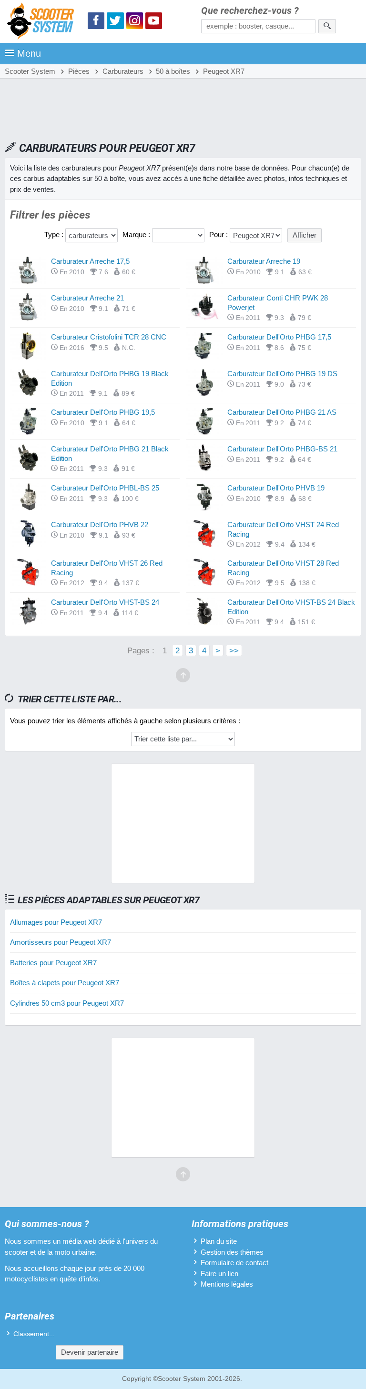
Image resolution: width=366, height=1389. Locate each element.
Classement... (34, 1334)
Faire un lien (219, 1273)
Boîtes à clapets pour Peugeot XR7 (64, 983)
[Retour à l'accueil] (43, 23)
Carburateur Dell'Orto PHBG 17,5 (279, 337)
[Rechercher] (327, 26)
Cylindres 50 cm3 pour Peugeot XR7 (67, 1003)
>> (234, 650)
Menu (29, 53)
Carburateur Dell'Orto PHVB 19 (276, 488)
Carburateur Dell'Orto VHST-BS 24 (105, 602)
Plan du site (219, 1241)
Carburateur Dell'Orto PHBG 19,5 (103, 412)
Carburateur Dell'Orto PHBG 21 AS (281, 412)
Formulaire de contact (234, 1263)
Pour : (219, 234)
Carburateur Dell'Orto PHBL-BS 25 (105, 488)
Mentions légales (227, 1284)
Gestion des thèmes (232, 1252)
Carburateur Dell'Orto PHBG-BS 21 (282, 449)
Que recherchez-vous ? (250, 11)
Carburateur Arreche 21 (87, 298)
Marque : (137, 234)
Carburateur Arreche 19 (263, 261)
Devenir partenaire (89, 1352)
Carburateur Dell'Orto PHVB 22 (99, 524)
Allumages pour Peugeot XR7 (56, 922)
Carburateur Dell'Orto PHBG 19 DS (282, 374)
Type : (54, 234)
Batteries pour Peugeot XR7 (53, 963)
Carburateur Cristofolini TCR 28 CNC (108, 337)
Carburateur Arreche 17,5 (90, 261)
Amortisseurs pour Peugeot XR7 (60, 942)
